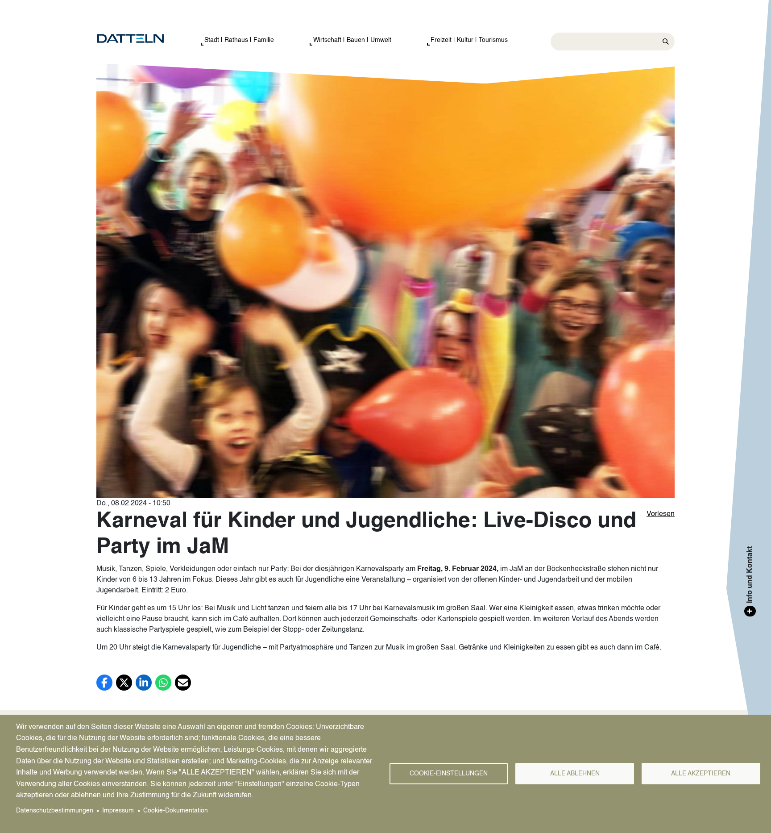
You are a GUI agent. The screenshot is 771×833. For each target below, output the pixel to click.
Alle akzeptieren (700, 774)
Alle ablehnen (575, 774)
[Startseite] (139, 38)
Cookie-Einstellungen (449, 774)
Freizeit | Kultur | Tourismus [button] (469, 40)
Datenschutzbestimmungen (54, 811)
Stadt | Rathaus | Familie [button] (239, 40)
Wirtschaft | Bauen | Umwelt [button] (352, 40)
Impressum (118, 811)
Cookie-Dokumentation (175, 811)
